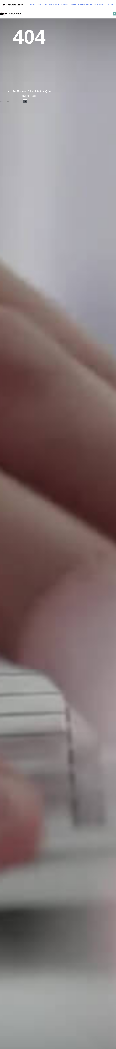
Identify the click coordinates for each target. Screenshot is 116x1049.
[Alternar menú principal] (114, 13)
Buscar (1, 101)
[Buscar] (25, 101)
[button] (32, 4)
